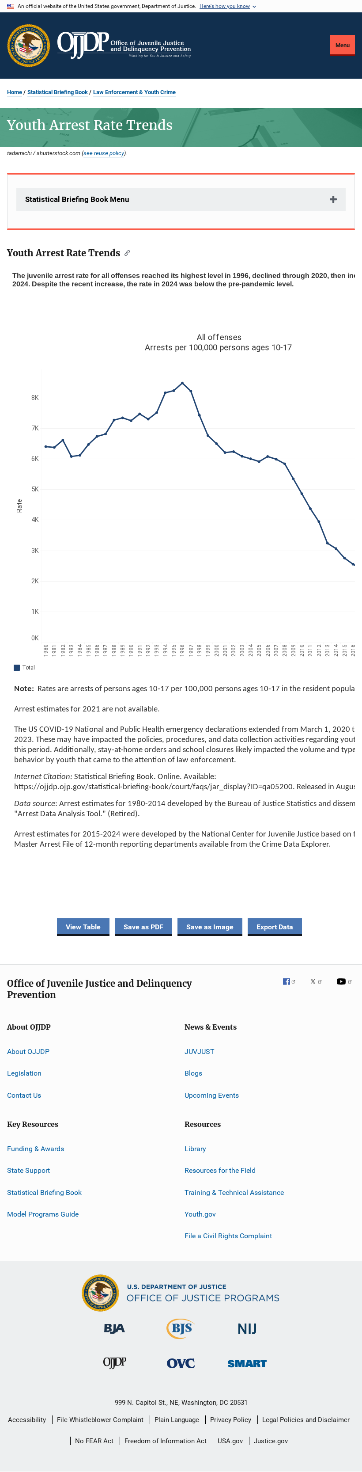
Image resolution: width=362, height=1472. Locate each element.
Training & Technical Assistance (234, 1192)
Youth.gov (200, 1214)
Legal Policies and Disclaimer (306, 1420)
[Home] (124, 45)
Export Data (274, 927)
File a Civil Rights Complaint (228, 1236)
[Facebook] (292, 987)
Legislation (24, 1073)
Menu (343, 45)
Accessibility (27, 1420)
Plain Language (177, 1420)
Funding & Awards (35, 1149)
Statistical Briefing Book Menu (77, 199)
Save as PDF (143, 927)
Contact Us (24, 1095)
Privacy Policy (230, 1420)
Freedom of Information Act (165, 1441)
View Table (83, 927)
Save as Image (210, 927)
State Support (28, 1170)
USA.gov (230, 1441)
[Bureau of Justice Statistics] (180, 1341)
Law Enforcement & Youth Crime (134, 92)
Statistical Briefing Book (57, 92)
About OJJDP (28, 1051)
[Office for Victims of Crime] (181, 1369)
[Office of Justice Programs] (28, 45)
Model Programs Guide (43, 1214)
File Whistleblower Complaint (100, 1420)
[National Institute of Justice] (247, 1336)
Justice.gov (271, 1441)
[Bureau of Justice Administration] (114, 1335)
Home (14, 92)
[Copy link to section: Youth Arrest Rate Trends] (125, 252)
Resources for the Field (220, 1170)
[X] (319, 987)
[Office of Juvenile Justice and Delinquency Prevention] (114, 1370)
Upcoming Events (212, 1095)
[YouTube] (345, 987)
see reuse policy (103, 153)
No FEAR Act (94, 1441)
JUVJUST (200, 1051)
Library (195, 1149)
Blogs (193, 1073)
